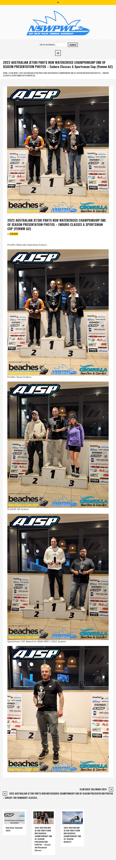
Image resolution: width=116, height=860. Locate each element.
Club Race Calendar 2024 (93, 789)
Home (5, 72)
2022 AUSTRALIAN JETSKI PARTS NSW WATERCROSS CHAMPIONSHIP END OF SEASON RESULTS (72, 834)
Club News (13, 72)
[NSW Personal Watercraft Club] (58, 23)
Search (72, 44)
